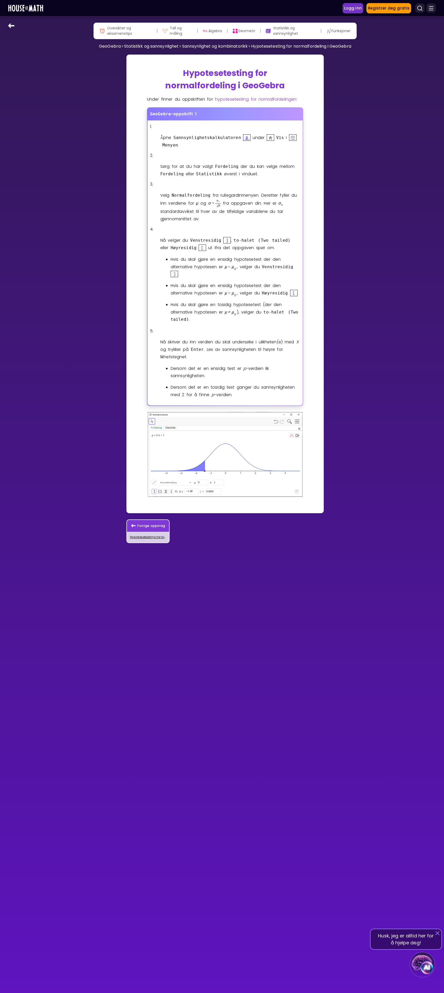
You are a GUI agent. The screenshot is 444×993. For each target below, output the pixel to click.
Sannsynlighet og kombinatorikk (215, 46)
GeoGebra (110, 46)
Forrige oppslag (151, 525)
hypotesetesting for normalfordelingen (255, 99)
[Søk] (419, 8)
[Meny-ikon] (431, 8)
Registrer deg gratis (389, 8)
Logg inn (353, 8)
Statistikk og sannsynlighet (151, 46)
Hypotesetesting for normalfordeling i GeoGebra (301, 46)
